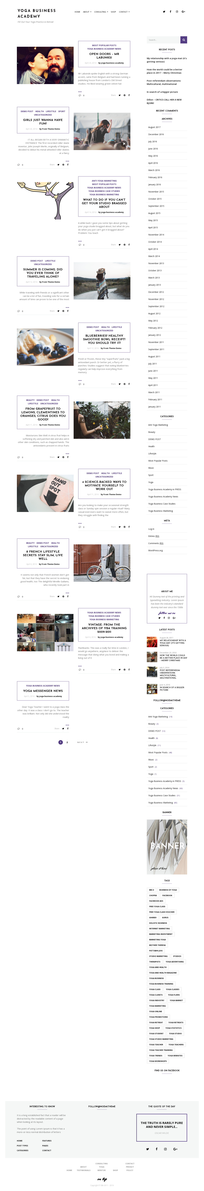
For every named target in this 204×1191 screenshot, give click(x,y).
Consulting (100, 11)
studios (177, 956)
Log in (151, 529)
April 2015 (153, 227)
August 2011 (154, 356)
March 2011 (154, 392)
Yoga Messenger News (43, 691)
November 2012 (156, 299)
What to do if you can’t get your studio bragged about (104, 203)
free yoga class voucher (161, 912)
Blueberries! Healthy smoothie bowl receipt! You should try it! (104, 339)
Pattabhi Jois (155, 950)
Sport (61, 111)
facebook (167, 895)
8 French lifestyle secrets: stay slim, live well (43, 555)
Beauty (30, 400)
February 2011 (155, 399)
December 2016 (156, 134)
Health (39, 111)
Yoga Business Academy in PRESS (164, 489)
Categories (22, 1150)
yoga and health (158, 967)
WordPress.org (155, 550)
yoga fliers (174, 995)
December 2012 (156, 292)
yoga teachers (176, 1044)
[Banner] (167, 846)
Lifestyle (51, 111)
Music (151, 468)
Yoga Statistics (173, 1028)
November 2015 (156, 191)
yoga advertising (175, 961)
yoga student (156, 1033)
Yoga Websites (175, 1055)
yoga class (154, 989)
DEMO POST (27, 111)
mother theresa (157, 945)
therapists (154, 961)
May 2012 (153, 320)
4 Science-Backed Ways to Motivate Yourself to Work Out (104, 486)
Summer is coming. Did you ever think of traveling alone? (43, 273)
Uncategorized (43, 114)
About (86, 11)
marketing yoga (157, 939)
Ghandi (153, 917)
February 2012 (155, 328)
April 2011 (153, 385)
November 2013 (156, 263)
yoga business (156, 978)
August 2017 (154, 127)
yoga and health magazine (163, 973)
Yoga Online (155, 1011)
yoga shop (154, 1028)
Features (46, 1140)
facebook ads (156, 901)
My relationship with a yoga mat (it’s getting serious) (167, 60)
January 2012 (154, 335)
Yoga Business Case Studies (104, 191)
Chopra (153, 895)
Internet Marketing (159, 928)
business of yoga (168, 890)
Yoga (150, 482)
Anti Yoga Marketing (104, 180)
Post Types (22, 1145)
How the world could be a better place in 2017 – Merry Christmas (164, 71)
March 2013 (154, 277)
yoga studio (175, 1033)
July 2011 (152, 363)
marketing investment (160, 934)
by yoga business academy (111, 63)
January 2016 (154, 184)
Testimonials (83, 1170)
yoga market (176, 1000)
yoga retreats (175, 1022)
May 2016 (153, 156)
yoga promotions (158, 1017)
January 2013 (154, 285)
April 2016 (153, 163)
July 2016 (152, 141)
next (81, 742)
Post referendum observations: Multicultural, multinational (164, 82)
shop (113, 11)
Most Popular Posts (104, 45)
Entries (153, 536)
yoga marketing (157, 1006)
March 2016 (154, 170)
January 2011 (154, 406)
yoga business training (161, 984)
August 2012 (154, 313)
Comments (155, 543)
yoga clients (155, 995)
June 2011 (153, 371)
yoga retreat (156, 1022)
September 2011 (156, 349)
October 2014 (155, 242)
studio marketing (158, 956)
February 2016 (155, 177)
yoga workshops (158, 1061)
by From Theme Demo (49, 129)
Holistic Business (158, 923)
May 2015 (153, 220)
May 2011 (153, 378)
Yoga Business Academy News (104, 48)
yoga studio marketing (161, 1039)
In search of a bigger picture (162, 91)
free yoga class (157, 906)
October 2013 (155, 270)
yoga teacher (156, 1044)
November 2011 (156, 342)
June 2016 (153, 148)
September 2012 (156, 306)
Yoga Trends (155, 1055)
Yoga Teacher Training (161, 1050)
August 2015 (154, 213)
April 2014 (153, 249)
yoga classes (172, 989)
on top (102, 1178)
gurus (165, 917)
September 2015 (156, 206)
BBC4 (151, 890)
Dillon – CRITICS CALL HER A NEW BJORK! (164, 101)
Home (77, 11)
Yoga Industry (156, 1000)
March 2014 (154, 256)
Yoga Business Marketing (104, 194)
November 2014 (156, 234)
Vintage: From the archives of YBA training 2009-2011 (104, 628)
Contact (123, 11)
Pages (45, 1145)
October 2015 (155, 199)
